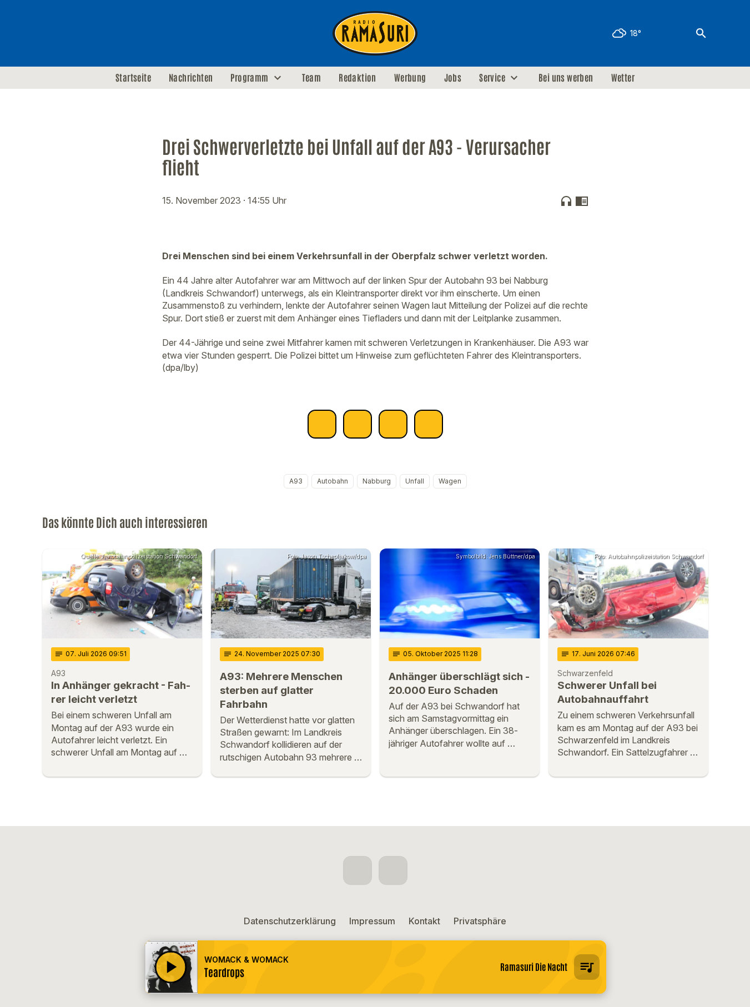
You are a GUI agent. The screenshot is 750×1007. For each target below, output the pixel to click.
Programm (249, 78)
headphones (566, 201)
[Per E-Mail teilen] (428, 424)
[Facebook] (53, 33)
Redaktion (357, 78)
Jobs (453, 78)
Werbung (410, 78)
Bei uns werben (565, 78)
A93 (296, 481)
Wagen (450, 481)
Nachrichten (191, 78)
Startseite (133, 78)
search (701, 33)
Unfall (414, 481)
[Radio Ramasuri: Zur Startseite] (375, 33)
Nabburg (377, 481)
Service (492, 78)
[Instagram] (75, 33)
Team (311, 78)
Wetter (623, 78)
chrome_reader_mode (581, 201)
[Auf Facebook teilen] (322, 424)
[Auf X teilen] (357, 424)
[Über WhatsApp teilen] (393, 424)
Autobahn (332, 481)
